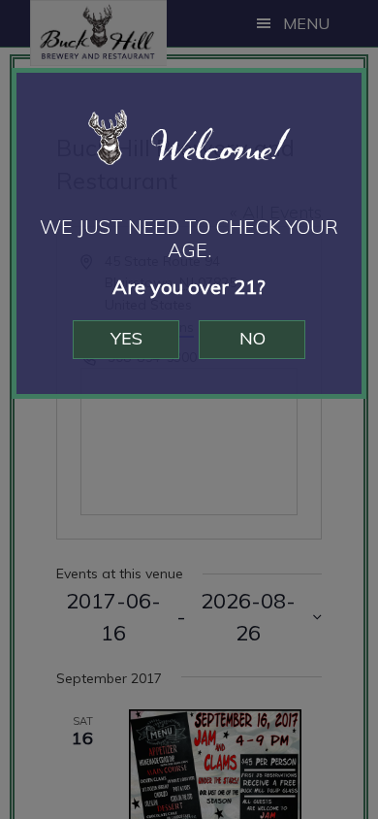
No (252, 338)
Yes (126, 338)
